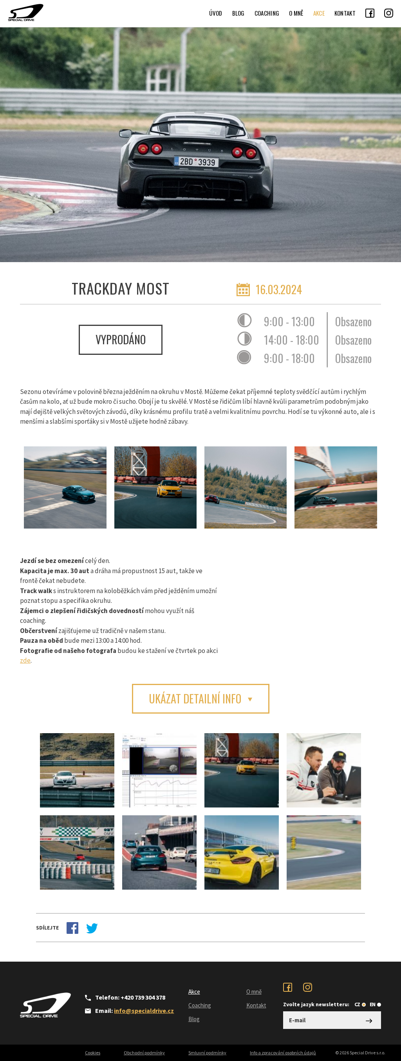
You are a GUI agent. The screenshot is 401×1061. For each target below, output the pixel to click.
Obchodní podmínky (144, 1053)
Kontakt (345, 13)
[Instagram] (388, 12)
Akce (319, 13)
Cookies (92, 1053)
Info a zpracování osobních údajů (283, 1053)
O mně (296, 13)
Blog (238, 13)
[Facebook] (369, 12)
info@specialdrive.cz (144, 1010)
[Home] (25, 12)
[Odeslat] (369, 1020)
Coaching (267, 13)
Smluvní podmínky (207, 1053)
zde (25, 660)
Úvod (215, 13)
